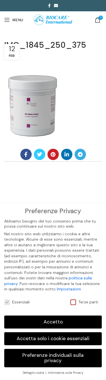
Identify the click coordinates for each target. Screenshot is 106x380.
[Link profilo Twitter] (39, 154)
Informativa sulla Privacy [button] (65, 373)
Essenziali (21, 302)
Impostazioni (69, 289)
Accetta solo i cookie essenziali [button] (53, 338)
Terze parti (88, 302)
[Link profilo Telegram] (80, 154)
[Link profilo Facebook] (49, 5)
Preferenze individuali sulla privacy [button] (53, 358)
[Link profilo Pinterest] (53, 154)
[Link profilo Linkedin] (66, 154)
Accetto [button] (53, 322)
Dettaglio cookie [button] (34, 373)
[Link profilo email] (56, 5)
